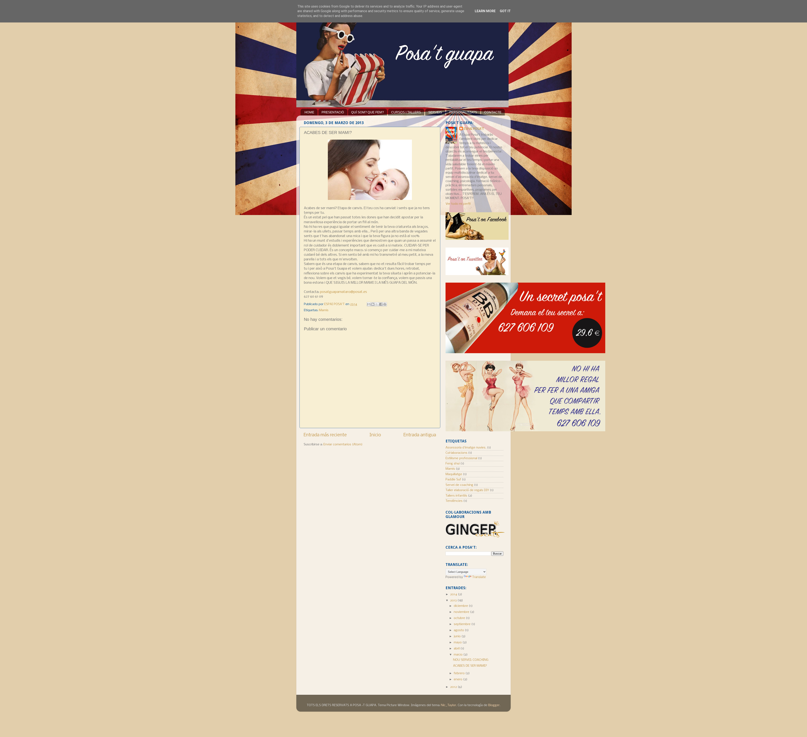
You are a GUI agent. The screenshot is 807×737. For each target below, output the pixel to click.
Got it (505, 11)
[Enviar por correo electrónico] (369, 304)
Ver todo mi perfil (458, 204)
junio (458, 636)
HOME (309, 112)
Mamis (323, 310)
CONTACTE (492, 112)
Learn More (485, 11)
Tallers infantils (456, 495)
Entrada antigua (420, 435)
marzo (458, 654)
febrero (459, 673)
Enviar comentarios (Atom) (343, 444)
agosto (459, 630)
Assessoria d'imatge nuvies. (466, 447)
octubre (460, 618)
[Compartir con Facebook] (381, 304)
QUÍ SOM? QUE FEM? (367, 112)
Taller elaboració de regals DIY (467, 490)
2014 (454, 594)
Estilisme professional (461, 458)
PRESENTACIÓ (333, 112)
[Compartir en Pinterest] (385, 304)
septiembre (462, 624)
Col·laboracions (456, 453)
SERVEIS (435, 112)
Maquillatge (454, 474)
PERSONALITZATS (463, 112)
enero (458, 679)
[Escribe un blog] (373, 304)
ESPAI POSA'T (474, 129)
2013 (454, 600)
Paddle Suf (453, 479)
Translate (479, 577)
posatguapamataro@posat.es (343, 292)
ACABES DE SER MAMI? (470, 665)
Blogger (494, 705)
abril (457, 648)
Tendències (454, 501)
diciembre (461, 606)
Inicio (375, 435)
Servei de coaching (459, 485)
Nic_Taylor (448, 705)
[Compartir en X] (377, 304)
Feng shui (453, 463)
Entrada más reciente (325, 435)
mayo (458, 642)
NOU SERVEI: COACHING (470, 660)
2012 (454, 687)
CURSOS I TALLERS (406, 112)
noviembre (462, 612)
